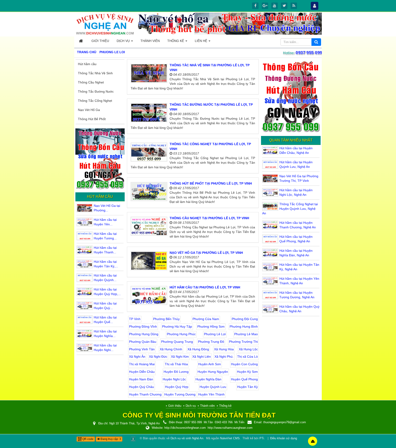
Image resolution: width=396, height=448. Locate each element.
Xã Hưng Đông (198, 349)
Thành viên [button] (150, 41)
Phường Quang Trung (177, 341)
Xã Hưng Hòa (224, 349)
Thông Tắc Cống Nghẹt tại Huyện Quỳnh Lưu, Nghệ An (290, 208)
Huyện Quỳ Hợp (176, 387)
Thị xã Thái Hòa (176, 364)
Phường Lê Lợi (215, 334)
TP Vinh (134, 319)
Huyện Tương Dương (179, 394)
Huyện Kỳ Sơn (247, 371)
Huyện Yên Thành (211, 394)
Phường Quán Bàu (142, 341)
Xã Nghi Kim (180, 356)
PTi (261, 438)
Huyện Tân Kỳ (247, 387)
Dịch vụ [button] (124, 41)
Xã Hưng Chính (171, 349)
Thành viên (207, 405)
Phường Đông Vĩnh (143, 326)
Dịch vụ (191, 405)
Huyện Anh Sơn (209, 364)
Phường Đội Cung (245, 319)
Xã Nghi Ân (137, 356)
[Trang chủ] (81, 40)
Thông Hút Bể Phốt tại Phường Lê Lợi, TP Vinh (211, 183)
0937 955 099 (309, 52)
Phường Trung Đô (211, 341)
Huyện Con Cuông (244, 364)
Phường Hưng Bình (244, 326)
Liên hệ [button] (201, 41)
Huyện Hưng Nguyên (213, 371)
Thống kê (225, 405)
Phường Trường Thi (243, 341)
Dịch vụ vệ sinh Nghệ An (186, 438)
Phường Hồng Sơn (211, 326)
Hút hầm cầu (87, 64)
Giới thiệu (174, 405)
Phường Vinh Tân (142, 349)
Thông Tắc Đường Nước (96, 91)
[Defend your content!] (133, 438)
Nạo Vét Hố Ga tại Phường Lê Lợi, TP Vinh (206, 252)
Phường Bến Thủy (166, 319)
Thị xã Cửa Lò (247, 356)
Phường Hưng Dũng (143, 334)
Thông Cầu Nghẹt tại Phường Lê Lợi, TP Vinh (209, 218)
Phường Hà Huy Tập (177, 326)
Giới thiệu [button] (100, 41)
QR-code (88, 439)
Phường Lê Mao (246, 334)
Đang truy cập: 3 (110, 439)
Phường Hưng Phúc (181, 334)
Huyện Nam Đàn (141, 379)
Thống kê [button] (176, 41)
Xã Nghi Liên (201, 356)
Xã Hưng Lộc (248, 349)
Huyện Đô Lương (176, 371)
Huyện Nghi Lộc (174, 379)
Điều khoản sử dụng (283, 438)
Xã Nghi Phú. (224, 356)
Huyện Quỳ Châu (141, 387)
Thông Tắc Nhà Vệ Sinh (95, 73)
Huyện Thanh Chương (145, 394)
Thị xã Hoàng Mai (142, 364)
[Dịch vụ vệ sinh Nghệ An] (105, 24)
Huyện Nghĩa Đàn (208, 379)
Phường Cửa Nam (205, 319)
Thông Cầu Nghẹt (91, 82)
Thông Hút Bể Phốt (92, 119)
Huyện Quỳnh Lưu (213, 387)
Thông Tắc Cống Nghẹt (95, 100)
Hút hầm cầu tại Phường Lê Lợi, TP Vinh (205, 287)
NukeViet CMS (230, 438)
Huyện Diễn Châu (142, 371)
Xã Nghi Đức (158, 356)
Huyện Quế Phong (244, 379)
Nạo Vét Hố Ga (89, 110)
